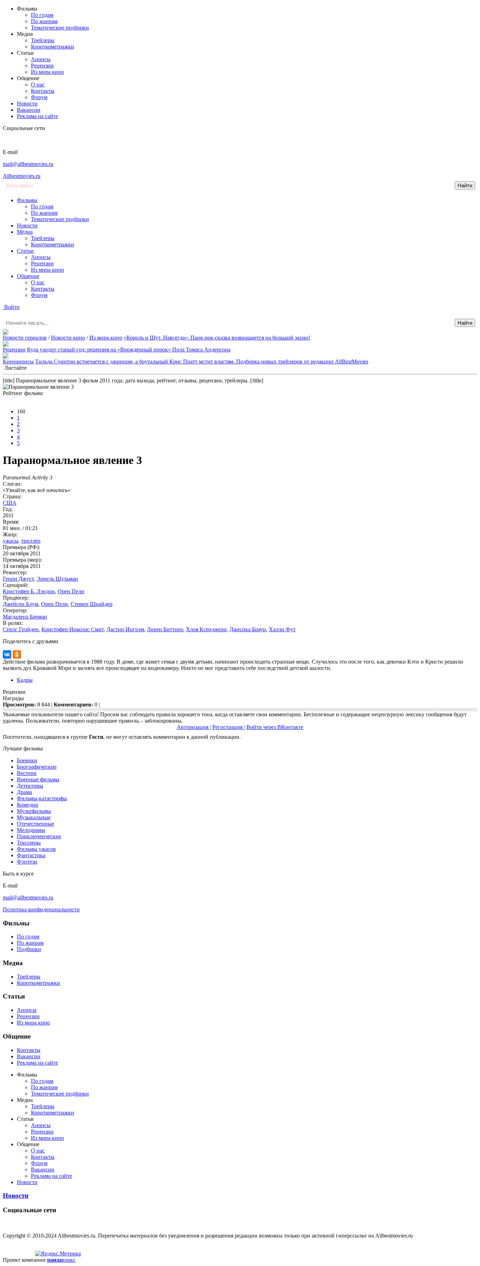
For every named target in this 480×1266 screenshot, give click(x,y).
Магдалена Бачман (25, 617)
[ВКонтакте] (7, 654)
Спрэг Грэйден (21, 629)
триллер (30, 541)
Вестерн (27, 773)
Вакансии (28, 110)
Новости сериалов (25, 338)
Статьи (25, 251)
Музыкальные (34, 817)
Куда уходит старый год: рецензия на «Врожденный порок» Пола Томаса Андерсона (129, 350)
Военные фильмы (38, 779)
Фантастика (31, 855)
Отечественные (35, 824)
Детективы (30, 786)
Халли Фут (282, 629)
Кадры (25, 680)
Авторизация (193, 727)
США (10, 503)
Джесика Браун (247, 629)
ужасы (10, 541)
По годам (42, 15)
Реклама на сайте (37, 116)
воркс (61, 1260)
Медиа (25, 232)
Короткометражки (52, 47)
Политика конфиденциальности (41, 909)
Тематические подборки (60, 28)
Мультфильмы (34, 811)
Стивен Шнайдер (91, 604)
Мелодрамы (31, 830)
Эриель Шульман (57, 579)
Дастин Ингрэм (125, 629)
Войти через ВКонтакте (274, 727)
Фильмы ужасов (36, 849)
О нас (38, 85)
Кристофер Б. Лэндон (29, 591)
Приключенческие (39, 836)
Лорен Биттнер (165, 629)
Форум (39, 97)
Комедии (27, 805)
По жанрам (44, 21)
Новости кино (68, 338)
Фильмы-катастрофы (42, 798)
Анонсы (41, 59)
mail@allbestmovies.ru (28, 164)
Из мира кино (47, 72)
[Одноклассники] (17, 654)
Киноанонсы (18, 361)
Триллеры (29, 843)
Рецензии (42, 66)
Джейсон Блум (20, 604)
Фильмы (27, 200)
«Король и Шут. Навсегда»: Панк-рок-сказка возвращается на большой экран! (217, 338)
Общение (28, 276)
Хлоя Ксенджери (206, 629)
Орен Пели (71, 591)
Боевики (27, 760)
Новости (27, 103)
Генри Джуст (18, 579)
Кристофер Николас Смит (72, 629)
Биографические (37, 767)
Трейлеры (42, 40)
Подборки (29, 949)
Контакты (42, 91)
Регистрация (228, 727)
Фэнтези (27, 862)
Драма (24, 792)
